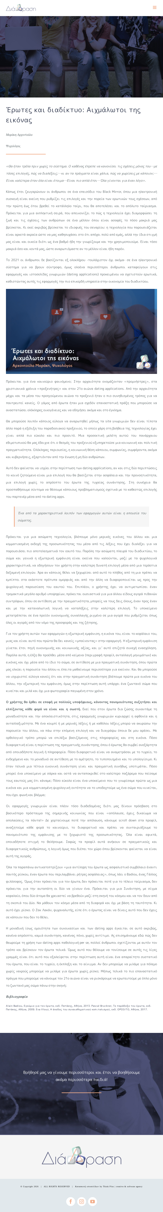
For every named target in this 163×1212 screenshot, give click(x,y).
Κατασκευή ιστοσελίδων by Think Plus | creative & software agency (109, 1186)
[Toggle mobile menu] (155, 7)
